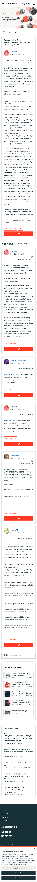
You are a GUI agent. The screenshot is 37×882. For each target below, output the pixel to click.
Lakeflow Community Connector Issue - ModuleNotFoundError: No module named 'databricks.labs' (18, 751)
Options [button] (32, 32)
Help (28, 4)
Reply (19, 234)
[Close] (34, 849)
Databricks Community (11, 4)
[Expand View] (34, 811)
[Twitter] (10, 832)
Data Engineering (10, 32)
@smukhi (7, 374)
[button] (6, 228)
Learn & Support (7, 814)
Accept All (18, 878)
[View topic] (7, 676)
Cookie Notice (9, 860)
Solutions (4, 817)
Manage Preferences (18, 868)
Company (4, 820)
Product (4, 811)
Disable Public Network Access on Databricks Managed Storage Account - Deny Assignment (17, 790)
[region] (18, 863)
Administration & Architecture (14, 768)
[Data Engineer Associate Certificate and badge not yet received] (34, 243)
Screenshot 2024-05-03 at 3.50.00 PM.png (21, 221)
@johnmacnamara (10, 421)
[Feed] (2, 835)
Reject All (18, 873)
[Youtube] (10, 835)
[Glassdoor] (6, 835)
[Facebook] (6, 832)
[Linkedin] (2, 832)
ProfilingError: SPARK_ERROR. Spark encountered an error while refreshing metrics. (17, 776)
